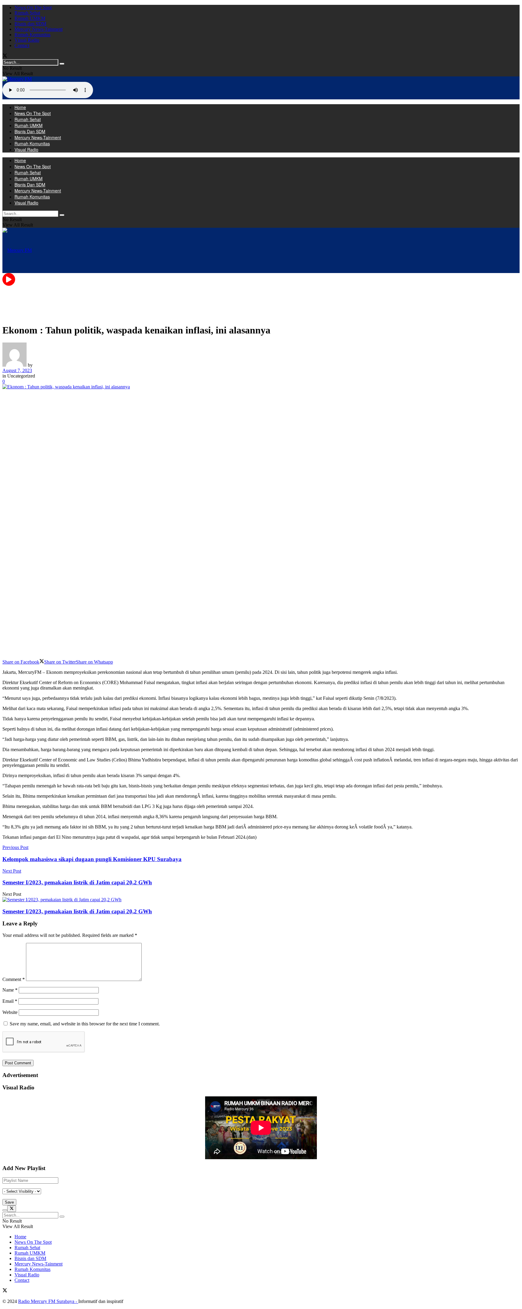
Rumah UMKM (29, 18)
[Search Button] (62, 64)
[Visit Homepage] (17, 79)
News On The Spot (33, 7)
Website (10, 1012)
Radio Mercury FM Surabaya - (48, 1301)
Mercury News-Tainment (38, 29)
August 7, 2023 (17, 370)
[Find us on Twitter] (4, 56)
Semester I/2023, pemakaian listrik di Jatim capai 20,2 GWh (77, 911)
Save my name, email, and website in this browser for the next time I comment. (85, 1023)
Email (9, 1001)
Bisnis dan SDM (30, 23)
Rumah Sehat (27, 12)
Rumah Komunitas (32, 34)
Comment (13, 979)
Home (20, 107)
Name (10, 989)
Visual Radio (26, 40)
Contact (21, 45)
